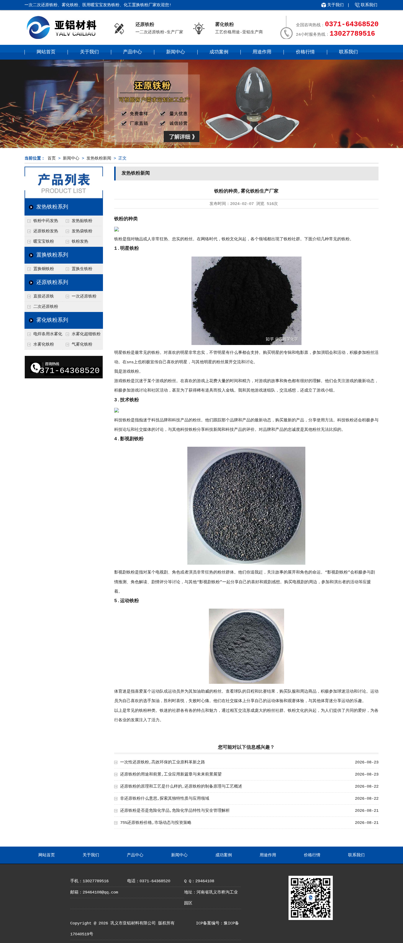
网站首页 (46, 52)
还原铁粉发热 (45, 231)
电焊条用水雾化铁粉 (43, 335)
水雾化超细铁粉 (86, 334)
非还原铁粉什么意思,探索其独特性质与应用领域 (164, 798)
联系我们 (369, 5)
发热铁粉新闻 (98, 158)
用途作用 (262, 52)
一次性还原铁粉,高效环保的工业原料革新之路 (162, 762)
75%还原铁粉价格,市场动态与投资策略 (155, 822)
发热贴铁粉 (82, 220)
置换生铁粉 (82, 269)
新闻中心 (175, 52)
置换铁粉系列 (52, 255)
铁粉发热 (80, 241)
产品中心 (132, 52)
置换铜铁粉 (43, 269)
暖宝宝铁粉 (43, 241)
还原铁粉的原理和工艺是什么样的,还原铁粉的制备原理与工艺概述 (181, 786)
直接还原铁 (43, 296)
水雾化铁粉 (43, 344)
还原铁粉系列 (52, 282)
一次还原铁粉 (84, 296)
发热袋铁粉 (82, 231)
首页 (51, 158)
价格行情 (305, 52)
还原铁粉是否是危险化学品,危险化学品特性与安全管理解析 (175, 810)
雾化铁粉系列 (52, 320)
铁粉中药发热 (45, 220)
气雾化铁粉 (82, 344)
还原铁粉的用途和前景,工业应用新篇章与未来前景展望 (171, 774)
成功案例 (218, 52)
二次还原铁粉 (45, 306)
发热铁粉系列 (52, 207)
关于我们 (335, 5)
